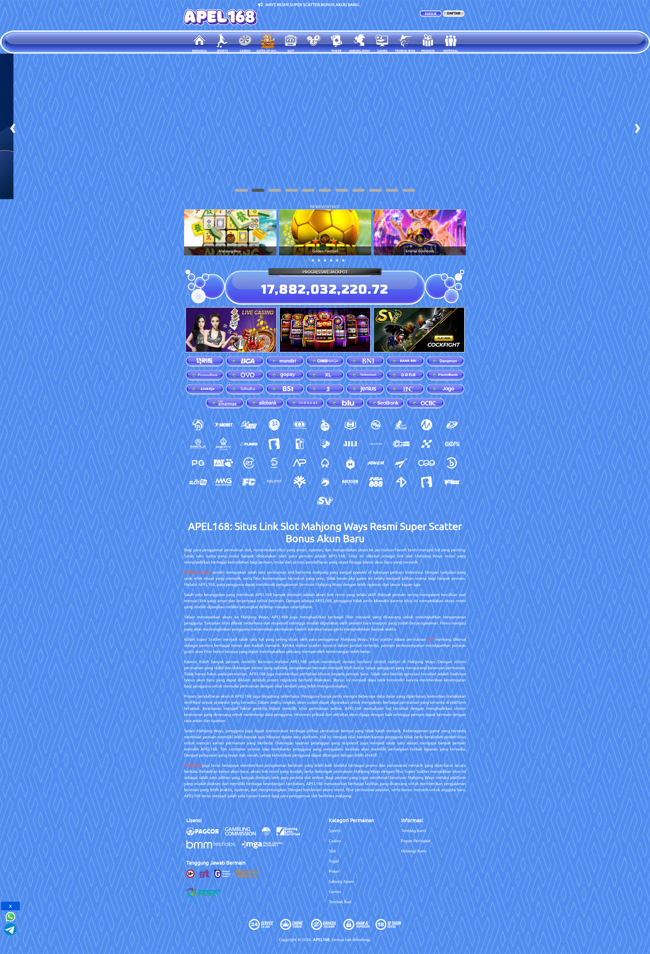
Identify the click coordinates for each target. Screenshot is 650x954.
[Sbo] (223, 424)
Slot (332, 850)
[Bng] (452, 463)
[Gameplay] (198, 443)
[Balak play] (426, 482)
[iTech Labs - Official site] (268, 833)
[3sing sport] (299, 424)
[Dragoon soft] (325, 482)
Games (335, 891)
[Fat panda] (223, 463)
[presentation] (12, 126)
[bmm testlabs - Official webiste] (213, 847)
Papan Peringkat (416, 840)
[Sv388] (325, 501)
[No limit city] (274, 482)
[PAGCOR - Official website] (205, 833)
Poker (334, 870)
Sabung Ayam (341, 881)
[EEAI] (452, 443)
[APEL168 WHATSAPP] (10, 915)
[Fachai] (249, 482)
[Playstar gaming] (401, 463)
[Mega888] (376, 482)
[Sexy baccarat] (401, 424)
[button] (241, 190)
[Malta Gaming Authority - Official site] (264, 847)
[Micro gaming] (426, 424)
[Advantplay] (299, 463)
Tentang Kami (413, 830)
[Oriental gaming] (401, 443)
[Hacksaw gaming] (350, 482)
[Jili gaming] (350, 443)
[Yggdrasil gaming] (299, 482)
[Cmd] (249, 424)
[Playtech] (452, 424)
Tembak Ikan (340, 901)
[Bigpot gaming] (325, 443)
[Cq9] (426, 463)
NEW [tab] (314, 206)
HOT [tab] (336, 206)
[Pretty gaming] (223, 443)
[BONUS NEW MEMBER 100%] (325, 126)
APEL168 (192, 765)
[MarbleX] (426, 443)
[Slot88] (198, 482)
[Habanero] (350, 463)
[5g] (274, 463)
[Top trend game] (299, 443)
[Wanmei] (376, 424)
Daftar (453, 13)
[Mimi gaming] (223, 482)
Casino (335, 840)
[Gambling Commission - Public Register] (243, 833)
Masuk (431, 13)
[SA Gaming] (376, 443)
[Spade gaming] (325, 463)
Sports (334, 830)
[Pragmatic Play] (325, 424)
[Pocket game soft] (198, 463)
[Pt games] (249, 463)
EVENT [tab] (325, 206)
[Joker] (376, 463)
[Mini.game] (249, 443)
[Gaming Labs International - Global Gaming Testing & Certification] (291, 833)
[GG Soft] (350, 424)
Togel (334, 860)
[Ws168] (452, 482)
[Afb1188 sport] (198, 424)
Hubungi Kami (414, 850)
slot (430, 639)
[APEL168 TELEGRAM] (10, 928)
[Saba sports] (274, 424)
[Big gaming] (274, 443)
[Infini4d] (401, 482)
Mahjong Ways (197, 571)
